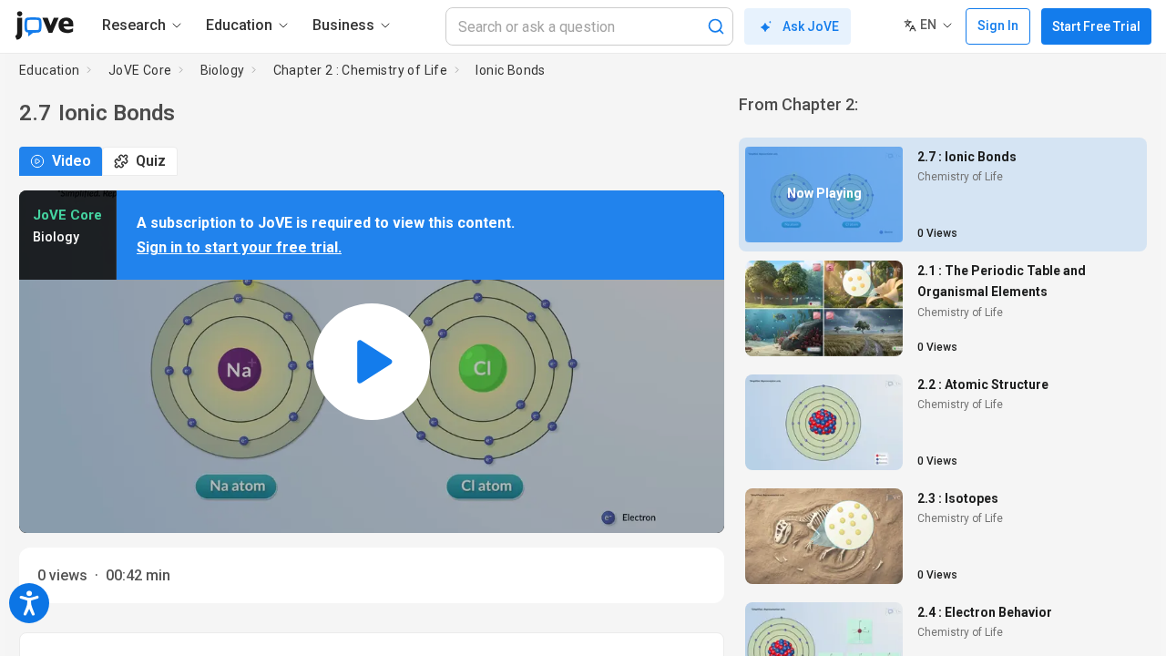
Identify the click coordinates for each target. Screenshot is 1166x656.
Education (49, 70)
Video (71, 160)
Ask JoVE (810, 26)
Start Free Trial (1096, 26)
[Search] (716, 26)
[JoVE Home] (44, 25)
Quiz (151, 160)
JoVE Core (140, 70)
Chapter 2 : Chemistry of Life (360, 70)
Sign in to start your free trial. (239, 247)
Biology (222, 70)
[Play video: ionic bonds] (371, 362)
